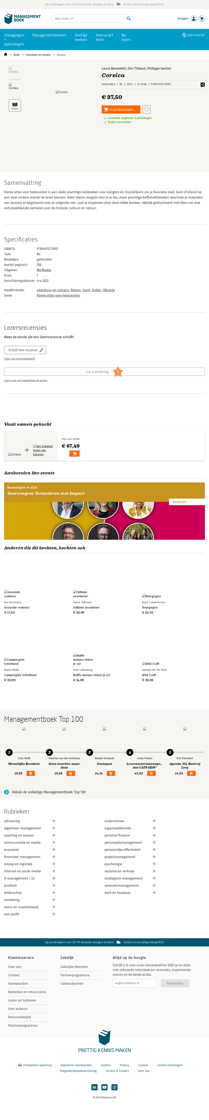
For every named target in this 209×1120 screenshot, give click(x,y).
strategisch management (123, 878)
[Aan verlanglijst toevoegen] (146, 109)
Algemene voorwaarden (76, 1065)
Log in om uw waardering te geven (25, 380)
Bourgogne (150, 607)
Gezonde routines (17, 607)
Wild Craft (149, 675)
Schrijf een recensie (23, 350)
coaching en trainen (19, 835)
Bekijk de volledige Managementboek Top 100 (49, 792)
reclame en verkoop (119, 871)
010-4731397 (196, 35)
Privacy (124, 1065)
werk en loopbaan (117, 893)
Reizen (76, 290)
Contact (14, 975)
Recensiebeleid (19, 1017)
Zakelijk (66, 957)
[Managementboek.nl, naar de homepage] (22, 23)
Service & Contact (117, 1071)
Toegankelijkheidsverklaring (78, 1071)
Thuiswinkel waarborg (37, 1065)
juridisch (10, 885)
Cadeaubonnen (71, 984)
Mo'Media (44, 270)
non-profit (11, 914)
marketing (12, 900)
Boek (16, 54)
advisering (12, 821)
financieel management (22, 857)
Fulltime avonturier (86, 607)
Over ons (14, 967)
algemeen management (22, 828)
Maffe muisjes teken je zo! (91, 675)
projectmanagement (119, 857)
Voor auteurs (18, 1009)
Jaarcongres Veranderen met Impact (45, 493)
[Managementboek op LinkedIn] (94, 1087)
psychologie (113, 864)
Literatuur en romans (38, 54)
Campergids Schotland (20, 675)
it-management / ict (19, 878)
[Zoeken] (129, 19)
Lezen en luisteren (22, 1000)
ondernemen (114, 821)
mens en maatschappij (21, 907)
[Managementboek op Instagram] (114, 1087)
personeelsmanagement (123, 843)
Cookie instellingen (169, 1065)
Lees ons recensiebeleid (19, 358)
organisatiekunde (117, 828)
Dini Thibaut (137, 68)
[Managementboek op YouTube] (104, 1087)
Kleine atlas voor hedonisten (58, 295)
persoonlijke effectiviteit (122, 850)
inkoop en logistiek (18, 864)
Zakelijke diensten (74, 967)
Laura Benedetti (114, 68)
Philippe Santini (159, 68)
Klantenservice (21, 957)
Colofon (106, 1065)
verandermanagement (121, 885)
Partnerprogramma (22, 1025)
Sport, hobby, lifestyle (98, 290)
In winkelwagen (122, 109)
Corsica (61, 54)
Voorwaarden (18, 984)
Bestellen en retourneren (27, 992)
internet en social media (22, 871)
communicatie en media (22, 843)
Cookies (143, 1065)
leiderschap (13, 893)
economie (11, 850)
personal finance (117, 835)
